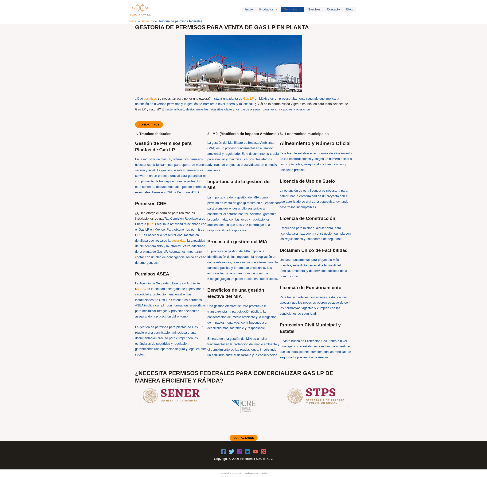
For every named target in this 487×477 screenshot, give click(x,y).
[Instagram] (239, 451)
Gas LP (248, 98)
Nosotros (314, 9)
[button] (139, 406)
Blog (349, 9)
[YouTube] (255, 451)
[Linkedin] (247, 451)
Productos (266, 9)
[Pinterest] (263, 451)
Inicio (249, 9)
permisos (150, 98)
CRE (151, 224)
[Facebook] (223, 451)
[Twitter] (231, 451)
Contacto (333, 9)
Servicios (290, 9)
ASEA (140, 289)
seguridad (178, 240)
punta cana (236, 473)
